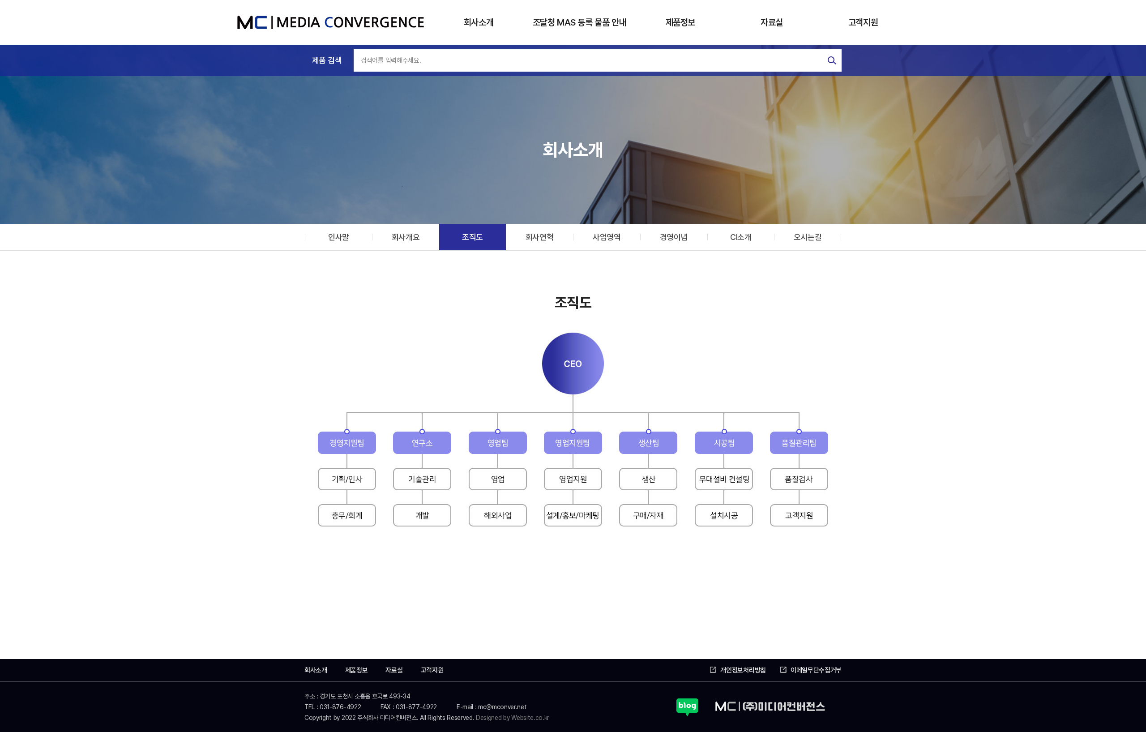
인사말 (338, 237)
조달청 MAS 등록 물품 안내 (580, 22)
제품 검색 (327, 60)
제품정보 (680, 22)
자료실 (772, 22)
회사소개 (478, 22)
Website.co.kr (530, 717)
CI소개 (741, 237)
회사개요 (406, 237)
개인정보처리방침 (742, 670)
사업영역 (607, 237)
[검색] (832, 60)
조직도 (472, 237)
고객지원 (863, 22)
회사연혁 (540, 237)
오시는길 (808, 237)
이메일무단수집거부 (816, 670)
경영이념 (674, 237)
